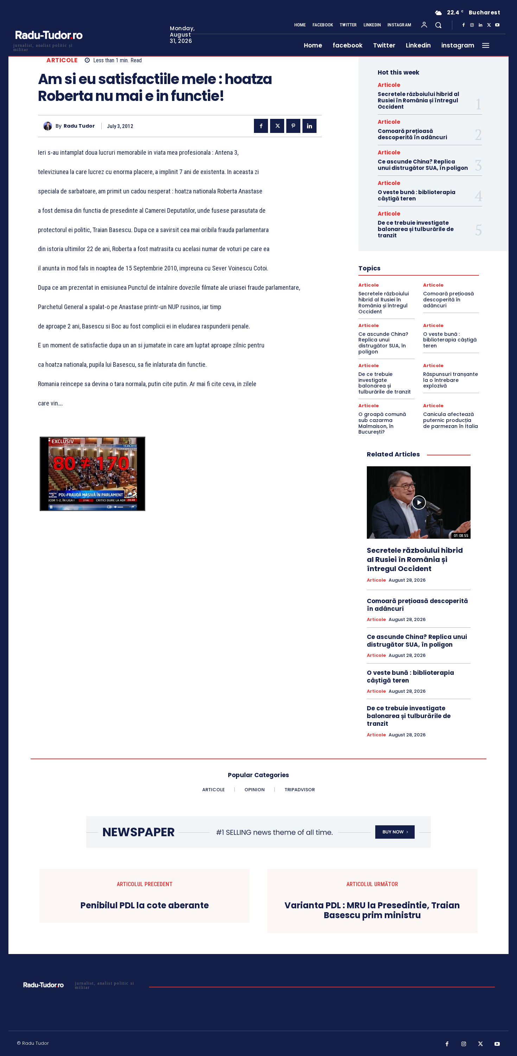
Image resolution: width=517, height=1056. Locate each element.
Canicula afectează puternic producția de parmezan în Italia (450, 420)
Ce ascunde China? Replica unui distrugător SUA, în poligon (423, 165)
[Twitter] (489, 25)
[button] (438, 25)
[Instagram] (472, 25)
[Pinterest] (293, 126)
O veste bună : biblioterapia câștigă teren (416, 195)
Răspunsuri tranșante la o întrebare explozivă (450, 380)
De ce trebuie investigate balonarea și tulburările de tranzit (416, 229)
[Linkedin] (480, 25)
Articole (61, 60)
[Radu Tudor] (49, 126)
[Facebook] (463, 25)
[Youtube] (497, 25)
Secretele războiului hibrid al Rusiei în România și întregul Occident (418, 100)
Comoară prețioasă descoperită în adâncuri (412, 134)
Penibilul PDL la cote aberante (145, 906)
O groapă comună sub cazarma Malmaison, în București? (382, 423)
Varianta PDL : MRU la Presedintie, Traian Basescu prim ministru (372, 911)
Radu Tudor (79, 126)
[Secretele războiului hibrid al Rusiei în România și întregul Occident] (419, 502)
